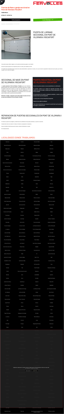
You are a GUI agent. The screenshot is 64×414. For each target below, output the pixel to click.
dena (22, 274)
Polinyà (7, 173)
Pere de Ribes (22, 239)
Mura (22, 187)
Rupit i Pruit (37, 257)
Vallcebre (22, 148)
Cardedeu (22, 285)
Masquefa (22, 264)
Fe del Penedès (36, 267)
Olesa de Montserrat (7, 145)
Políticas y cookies (51, 411)
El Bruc (22, 302)
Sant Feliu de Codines (51, 243)
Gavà (51, 141)
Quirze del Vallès (7, 232)
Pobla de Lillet (22, 173)
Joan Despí (22, 218)
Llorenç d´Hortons (7, 243)
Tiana (51, 264)
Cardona (7, 278)
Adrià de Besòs (22, 194)
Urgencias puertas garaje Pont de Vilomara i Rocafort (37, 412)
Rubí (37, 187)
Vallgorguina (7, 148)
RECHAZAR (28, 370)
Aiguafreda (37, 176)
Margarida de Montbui (37, 323)
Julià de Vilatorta (7, 285)
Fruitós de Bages (22, 229)
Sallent (37, 194)
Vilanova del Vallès (51, 197)
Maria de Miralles (51, 295)
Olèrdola (7, 274)
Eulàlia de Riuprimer (36, 159)
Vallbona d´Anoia (37, 148)
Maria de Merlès (7, 299)
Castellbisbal (51, 173)
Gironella (36, 313)
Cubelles (51, 302)
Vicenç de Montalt (22, 201)
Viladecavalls (22, 208)
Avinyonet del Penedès (7, 211)
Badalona (51, 208)
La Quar (36, 292)
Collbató (51, 152)
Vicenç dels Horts (37, 250)
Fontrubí (22, 320)
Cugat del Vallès (51, 246)
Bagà (51, 176)
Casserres (37, 271)
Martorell (36, 162)
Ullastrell (36, 281)
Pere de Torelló (22, 225)
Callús (51, 180)
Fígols (51, 309)
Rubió (37, 183)
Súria (7, 152)
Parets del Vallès (37, 141)
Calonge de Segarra (36, 180)
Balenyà (7, 159)
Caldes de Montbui (37, 236)
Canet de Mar (22, 222)
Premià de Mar (51, 166)
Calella (22, 183)
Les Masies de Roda (36, 288)
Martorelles (22, 162)
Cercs (22, 278)
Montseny (22, 215)
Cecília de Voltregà (22, 250)
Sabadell (36, 246)
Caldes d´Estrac (36, 211)
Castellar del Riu (37, 260)
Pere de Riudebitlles (7, 239)
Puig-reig (22, 411)
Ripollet (7, 190)
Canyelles (36, 218)
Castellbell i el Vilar (7, 260)
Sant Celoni (7, 295)
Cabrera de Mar (51, 204)
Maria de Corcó (22, 166)
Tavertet (36, 306)
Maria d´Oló (51, 281)
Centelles (36, 278)
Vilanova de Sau (7, 166)
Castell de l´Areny (7, 411)
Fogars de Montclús (22, 309)
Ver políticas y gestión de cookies (31, 368)
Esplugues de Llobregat (22, 313)
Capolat (36, 285)
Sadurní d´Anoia (7, 250)
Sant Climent (51, 292)
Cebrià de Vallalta (37, 201)
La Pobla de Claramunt (37, 225)
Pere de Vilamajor (7, 225)
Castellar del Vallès (22, 260)
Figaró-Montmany (7, 313)
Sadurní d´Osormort (7, 253)
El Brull (51, 313)
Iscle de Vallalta (22, 257)
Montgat (22, 323)
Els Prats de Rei (36, 264)
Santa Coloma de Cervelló (22, 271)
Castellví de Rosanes (51, 278)
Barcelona (7, 141)
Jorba (37, 320)
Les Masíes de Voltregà (22, 288)
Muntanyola (7, 215)
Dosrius (36, 302)
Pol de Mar (51, 232)
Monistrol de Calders (22, 169)
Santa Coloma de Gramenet (7, 162)
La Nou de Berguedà (51, 225)
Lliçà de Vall (51, 299)
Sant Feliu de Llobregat (37, 243)
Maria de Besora (37, 316)
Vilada (22, 253)
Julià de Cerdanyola (7, 218)
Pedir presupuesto (16, 19)
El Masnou (22, 155)
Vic (36, 253)
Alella (22, 176)
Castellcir (51, 274)
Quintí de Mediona (37, 232)
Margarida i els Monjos (51, 267)
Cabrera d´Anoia (37, 166)
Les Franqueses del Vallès (51, 288)
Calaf (51, 257)
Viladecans (37, 208)
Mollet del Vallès (37, 169)
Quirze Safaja (51, 229)
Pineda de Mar (36, 173)
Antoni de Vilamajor (22, 190)
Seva (22, 327)
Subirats (22, 152)
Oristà (51, 327)
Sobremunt (51, 323)
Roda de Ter (51, 187)
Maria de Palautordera (37, 295)
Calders (51, 211)
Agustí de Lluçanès (7, 194)
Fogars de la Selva (37, 309)
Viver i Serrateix (22, 299)
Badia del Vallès (7, 197)
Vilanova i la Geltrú (37, 197)
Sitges (7, 327)
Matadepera (7, 264)
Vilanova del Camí (37, 204)
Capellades (51, 285)
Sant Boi (7, 204)
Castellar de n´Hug (51, 260)
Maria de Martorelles (22, 295)
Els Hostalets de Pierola (37, 155)
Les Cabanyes (7, 292)
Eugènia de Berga (51, 159)
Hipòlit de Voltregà (22, 236)
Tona (51, 215)
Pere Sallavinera (7, 236)
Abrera (22, 306)
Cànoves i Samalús (51, 218)
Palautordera (22, 246)
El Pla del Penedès (7, 155)
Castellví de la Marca (7, 281)
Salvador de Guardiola (51, 222)
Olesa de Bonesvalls (22, 145)
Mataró (51, 194)
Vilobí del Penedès (37, 299)
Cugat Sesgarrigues (7, 201)
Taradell (7, 309)
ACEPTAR (35, 370)
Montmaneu (51, 320)
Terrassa (7, 267)
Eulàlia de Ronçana (22, 159)
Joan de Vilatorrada (51, 253)
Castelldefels (37, 274)
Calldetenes (7, 183)
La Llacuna (7, 316)
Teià (22, 267)
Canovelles (7, 222)
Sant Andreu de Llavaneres (36, 190)
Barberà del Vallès (37, 145)
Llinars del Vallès (7, 288)
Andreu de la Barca (51, 190)
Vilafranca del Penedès (7, 208)
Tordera (7, 306)
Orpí (36, 327)
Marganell (51, 162)
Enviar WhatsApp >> (47, 19)
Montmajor (7, 323)
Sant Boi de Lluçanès (51, 201)
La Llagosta (7, 229)
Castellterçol (22, 281)
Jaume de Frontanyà (7, 257)
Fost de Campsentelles (37, 229)
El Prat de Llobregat (51, 155)
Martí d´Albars (36, 239)
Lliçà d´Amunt (7, 302)
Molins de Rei (51, 169)
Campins (22, 180)
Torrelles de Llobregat (22, 316)
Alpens (7, 176)
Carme (51, 271)
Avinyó (22, 211)
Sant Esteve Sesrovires (7, 246)
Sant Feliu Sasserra (51, 236)
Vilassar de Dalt (22, 197)
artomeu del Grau (22, 204)
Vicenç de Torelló (51, 250)
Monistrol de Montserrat (7, 169)
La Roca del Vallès (22, 292)
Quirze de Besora (22, 232)
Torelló (7, 271)
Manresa (51, 183)
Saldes (37, 152)
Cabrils (7, 180)
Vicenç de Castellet (36, 222)
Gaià (7, 320)
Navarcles (7, 187)
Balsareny (51, 145)
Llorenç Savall (51, 239)
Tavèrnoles (51, 306)
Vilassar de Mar (36, 215)
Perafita (22, 141)
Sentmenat (51, 316)
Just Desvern (22, 243)
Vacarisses (51, 148)
